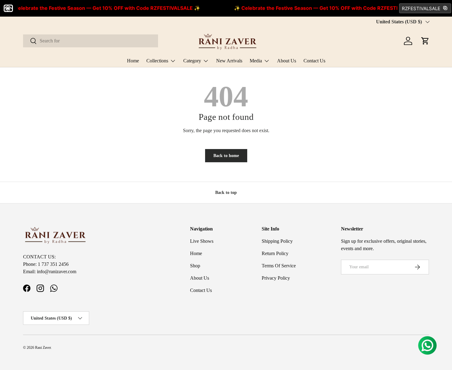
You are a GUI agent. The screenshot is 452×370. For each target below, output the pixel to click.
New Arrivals (229, 60)
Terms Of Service (279, 265)
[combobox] (90, 40)
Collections (157, 60)
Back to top (226, 192)
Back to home (226, 155)
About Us (286, 60)
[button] (425, 41)
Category (192, 60)
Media (256, 60)
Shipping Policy (277, 241)
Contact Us (314, 60)
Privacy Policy (276, 278)
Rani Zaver (43, 347)
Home (133, 60)
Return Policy (275, 253)
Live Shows (201, 241)
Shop (195, 265)
